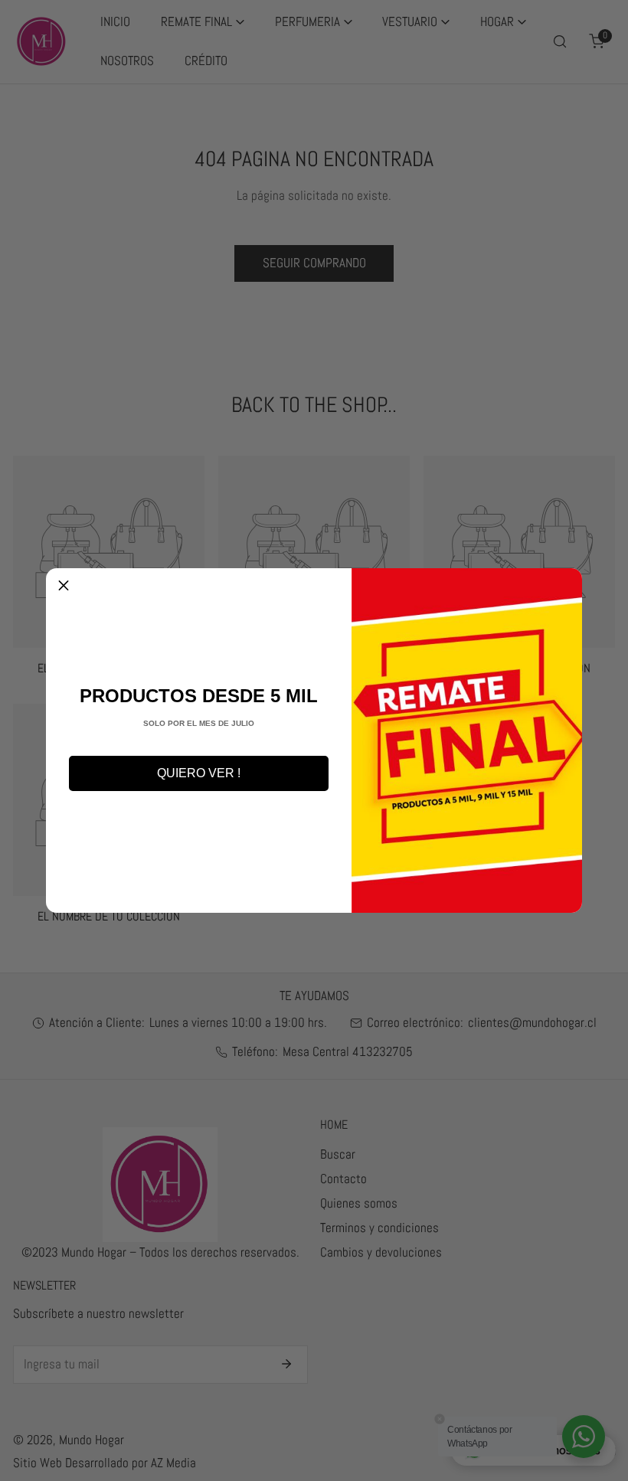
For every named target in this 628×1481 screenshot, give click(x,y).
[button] (63, 586)
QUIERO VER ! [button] (198, 773)
